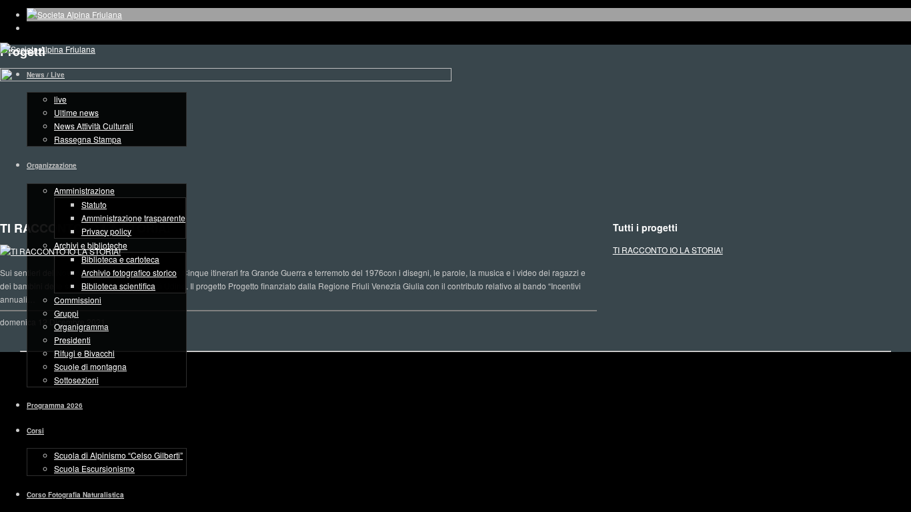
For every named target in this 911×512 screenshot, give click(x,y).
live (60, 99)
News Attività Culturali (93, 125)
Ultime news (76, 112)
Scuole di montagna (90, 366)
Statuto (94, 204)
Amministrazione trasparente (133, 217)
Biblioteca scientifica (118, 285)
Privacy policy (106, 231)
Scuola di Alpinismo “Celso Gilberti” (118, 455)
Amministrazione (84, 190)
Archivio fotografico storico (129, 272)
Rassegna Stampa (87, 139)
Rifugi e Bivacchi (84, 353)
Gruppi (66, 313)
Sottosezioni (76, 379)
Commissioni (77, 299)
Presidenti (72, 339)
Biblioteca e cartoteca (120, 259)
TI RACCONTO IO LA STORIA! (668, 249)
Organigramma (81, 326)
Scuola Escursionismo (94, 468)
